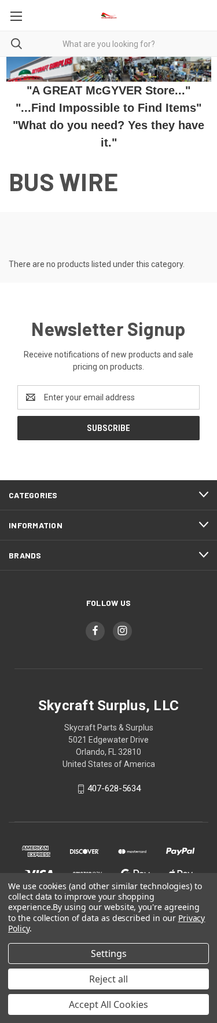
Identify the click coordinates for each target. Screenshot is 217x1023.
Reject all (108, 979)
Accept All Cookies (108, 1004)
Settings (109, 953)
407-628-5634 (114, 789)
